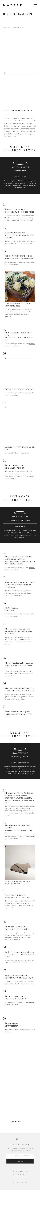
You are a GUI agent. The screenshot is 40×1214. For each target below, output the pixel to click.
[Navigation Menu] (35, 5)
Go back (16, 1122)
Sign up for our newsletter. (20, 1102)
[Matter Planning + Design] (14, 5)
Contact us (8, 699)
